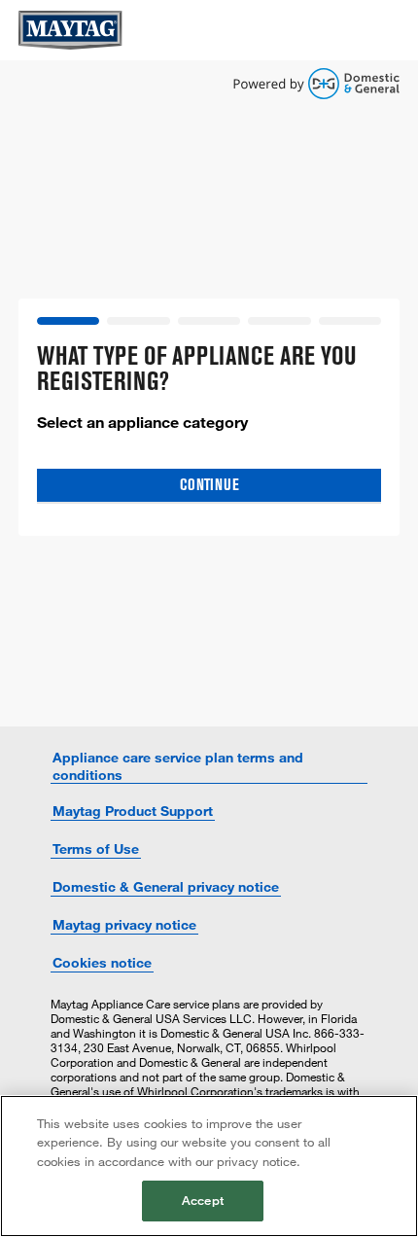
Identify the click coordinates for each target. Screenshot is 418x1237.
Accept (203, 1200)
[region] (209, 1166)
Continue (209, 485)
